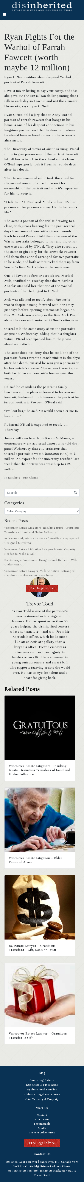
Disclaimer (60, 1171)
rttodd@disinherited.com (44, 1166)
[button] (42, 588)
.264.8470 (17, 1171)
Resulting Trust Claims (23, 477)
